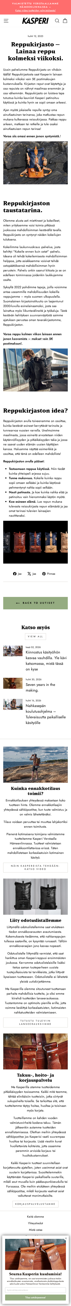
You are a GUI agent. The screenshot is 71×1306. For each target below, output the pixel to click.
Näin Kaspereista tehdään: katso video (35, 867)
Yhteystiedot (35, 1223)
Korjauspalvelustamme (35, 1204)
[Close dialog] (66, 1238)
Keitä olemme (35, 1217)
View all (35, 636)
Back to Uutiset (38, 603)
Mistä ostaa (35, 1230)
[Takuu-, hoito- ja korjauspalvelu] (35, 1051)
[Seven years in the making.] (13, 683)
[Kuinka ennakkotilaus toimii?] (35, 765)
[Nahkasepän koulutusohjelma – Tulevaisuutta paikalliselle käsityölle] (13, 704)
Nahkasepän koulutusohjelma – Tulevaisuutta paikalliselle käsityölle (46, 714)
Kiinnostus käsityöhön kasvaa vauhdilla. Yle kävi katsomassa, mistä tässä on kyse (46, 661)
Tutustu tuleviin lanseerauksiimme (35, 1022)
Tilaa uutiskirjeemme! (35, 1297)
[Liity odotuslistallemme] (35, 897)
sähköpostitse (15, 1136)
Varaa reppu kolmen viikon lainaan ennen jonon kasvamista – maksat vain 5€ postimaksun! (32, 339)
